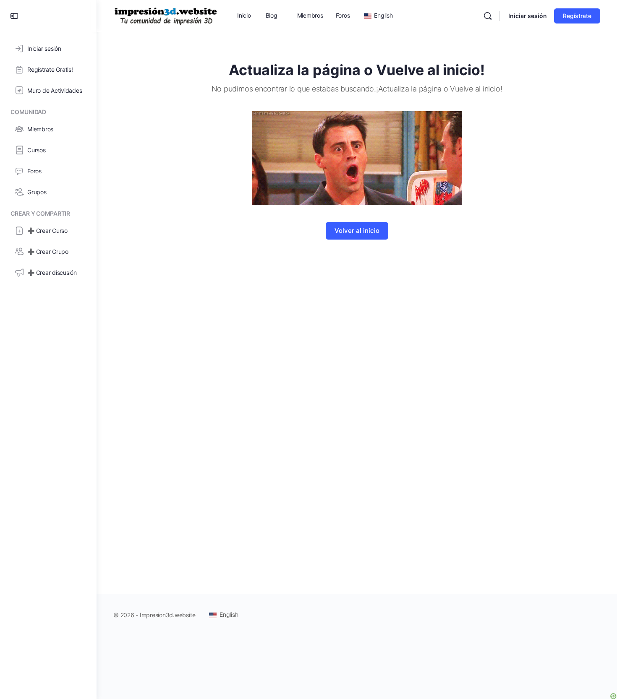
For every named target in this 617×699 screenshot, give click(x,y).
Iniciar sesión (527, 15)
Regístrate (577, 15)
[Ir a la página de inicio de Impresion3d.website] (165, 15)
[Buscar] (487, 16)
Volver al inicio (357, 231)
